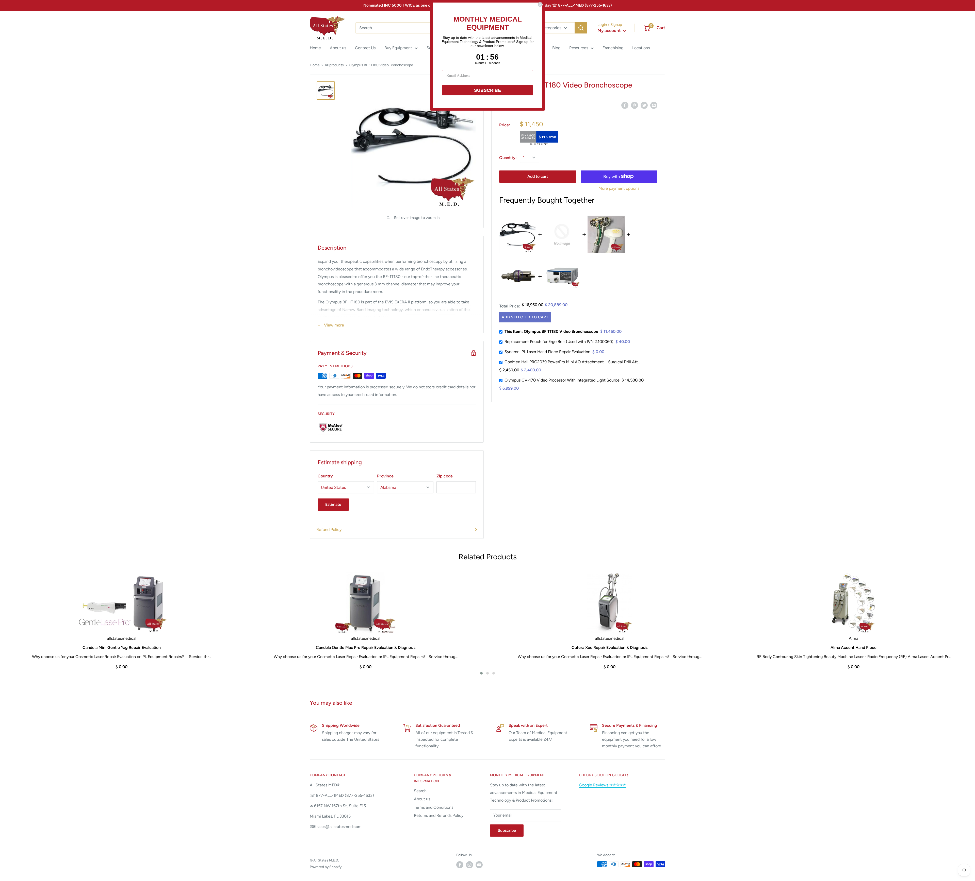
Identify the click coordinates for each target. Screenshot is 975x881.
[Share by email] (653, 105)
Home (315, 65)
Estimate (333, 504)
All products (334, 65)
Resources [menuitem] (578, 47)
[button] (481, 673)
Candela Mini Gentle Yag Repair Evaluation (122, 647)
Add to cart (537, 176)
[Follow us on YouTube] (479, 864)
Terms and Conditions (433, 807)
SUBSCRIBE (487, 90)
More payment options (618, 188)
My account (609, 30)
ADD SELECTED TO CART (524, 317)
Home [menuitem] (315, 47)
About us (422, 799)
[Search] (581, 27)
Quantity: (508, 157)
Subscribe (507, 830)
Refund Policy (329, 529)
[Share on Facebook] (624, 105)
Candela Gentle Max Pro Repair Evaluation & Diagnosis (365, 647)
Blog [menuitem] (556, 47)
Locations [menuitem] (641, 47)
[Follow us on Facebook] (459, 864)
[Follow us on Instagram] (469, 864)
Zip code (444, 476)
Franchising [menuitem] (613, 47)
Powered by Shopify (326, 867)
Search (420, 790)
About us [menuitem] (338, 47)
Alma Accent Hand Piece (853, 647)
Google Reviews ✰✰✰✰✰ (602, 785)
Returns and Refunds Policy (438, 815)
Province (385, 476)
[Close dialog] (540, 4)
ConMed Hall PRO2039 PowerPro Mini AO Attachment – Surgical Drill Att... (572, 361)
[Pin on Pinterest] (634, 105)
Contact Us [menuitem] (365, 47)
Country (325, 476)
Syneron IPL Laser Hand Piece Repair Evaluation (547, 351)
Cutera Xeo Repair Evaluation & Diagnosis (609, 647)
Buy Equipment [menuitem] (398, 47)
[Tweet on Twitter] (644, 105)
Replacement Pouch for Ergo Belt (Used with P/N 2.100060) (559, 341)
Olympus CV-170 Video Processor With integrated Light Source (562, 380)
